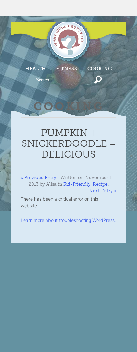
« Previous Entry (38, 177)
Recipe (100, 184)
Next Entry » (102, 191)
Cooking (99, 68)
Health (35, 68)
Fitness (66, 68)
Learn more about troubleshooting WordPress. (68, 220)
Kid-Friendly (76, 184)
